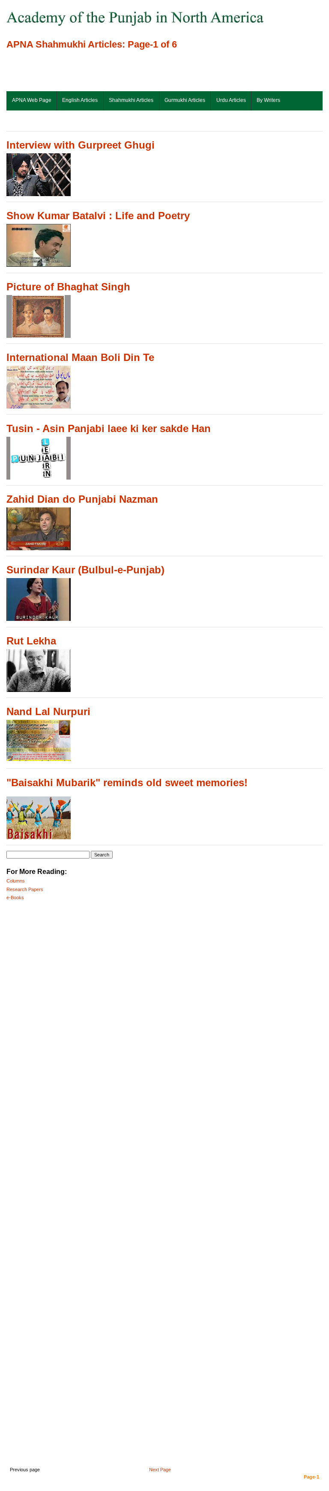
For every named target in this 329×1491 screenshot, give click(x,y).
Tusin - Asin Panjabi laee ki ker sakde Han (108, 428)
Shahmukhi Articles (131, 100)
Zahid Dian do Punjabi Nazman (82, 499)
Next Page (160, 1469)
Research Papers (24, 889)
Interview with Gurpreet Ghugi (80, 145)
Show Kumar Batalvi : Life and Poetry (98, 215)
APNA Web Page (31, 100)
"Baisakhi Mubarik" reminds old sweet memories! (127, 782)
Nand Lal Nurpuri (48, 711)
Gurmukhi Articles (184, 100)
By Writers (268, 100)
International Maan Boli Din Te (80, 357)
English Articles (80, 100)
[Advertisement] (106, 71)
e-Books (15, 897)
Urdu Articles (231, 100)
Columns (15, 880)
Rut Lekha (31, 641)
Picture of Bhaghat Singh (68, 286)
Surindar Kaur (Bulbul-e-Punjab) (85, 570)
